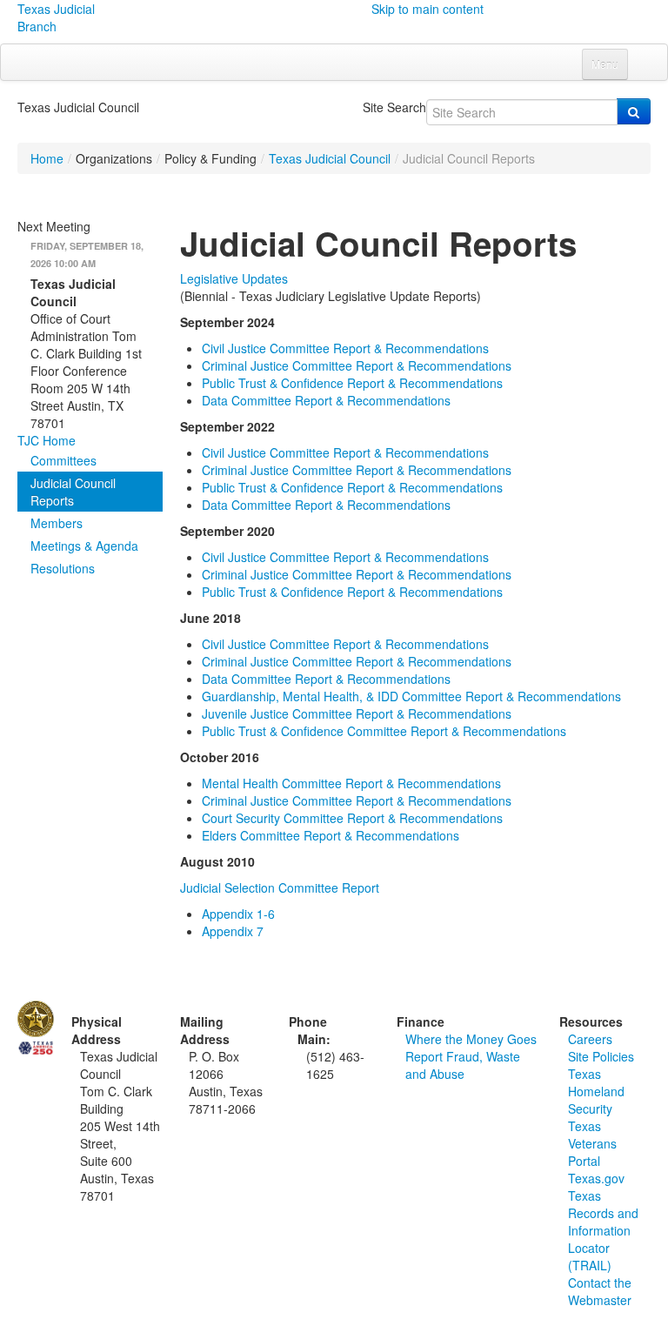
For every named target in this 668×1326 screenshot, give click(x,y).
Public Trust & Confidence (384, 731)
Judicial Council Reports (73, 491)
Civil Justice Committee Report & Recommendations (345, 348)
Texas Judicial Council (330, 158)
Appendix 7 (233, 931)
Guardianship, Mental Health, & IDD (411, 696)
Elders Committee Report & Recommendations (330, 835)
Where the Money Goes (471, 1039)
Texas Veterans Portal (592, 1143)
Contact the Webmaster (599, 1291)
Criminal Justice (356, 661)
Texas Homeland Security (596, 1091)
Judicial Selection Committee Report (279, 887)
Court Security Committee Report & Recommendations (352, 818)
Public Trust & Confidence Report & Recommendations (354, 383)
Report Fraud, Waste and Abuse (462, 1065)
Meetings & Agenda (84, 545)
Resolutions (62, 568)
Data (326, 678)
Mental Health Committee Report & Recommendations (351, 783)
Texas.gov (596, 1178)
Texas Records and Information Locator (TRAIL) (603, 1230)
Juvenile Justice (356, 713)
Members (56, 523)
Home (46, 158)
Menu (604, 64)
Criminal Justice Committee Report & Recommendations (358, 365)
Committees (63, 460)
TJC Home (46, 440)
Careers (590, 1039)
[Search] (634, 111)
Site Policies (601, 1056)
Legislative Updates (234, 278)
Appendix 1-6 (238, 913)
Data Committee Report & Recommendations (326, 400)
